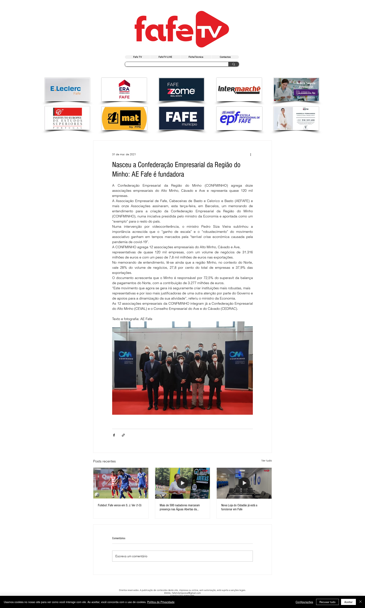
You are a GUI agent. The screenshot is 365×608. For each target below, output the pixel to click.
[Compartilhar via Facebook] (114, 435)
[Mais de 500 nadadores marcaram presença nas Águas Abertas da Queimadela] (182, 483)
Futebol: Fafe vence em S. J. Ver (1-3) (119, 505)
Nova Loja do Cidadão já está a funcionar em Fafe (239, 507)
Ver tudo (266, 460)
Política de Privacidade (161, 602)
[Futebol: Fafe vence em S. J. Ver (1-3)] (120, 483)
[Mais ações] (250, 154)
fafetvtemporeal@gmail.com (186, 592)
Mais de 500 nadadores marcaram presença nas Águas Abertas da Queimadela (180, 507)
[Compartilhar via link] (123, 435)
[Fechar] (360, 602)
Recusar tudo (327, 602)
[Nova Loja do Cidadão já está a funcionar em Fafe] (244, 483)
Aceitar (348, 602)
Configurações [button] (304, 602)
